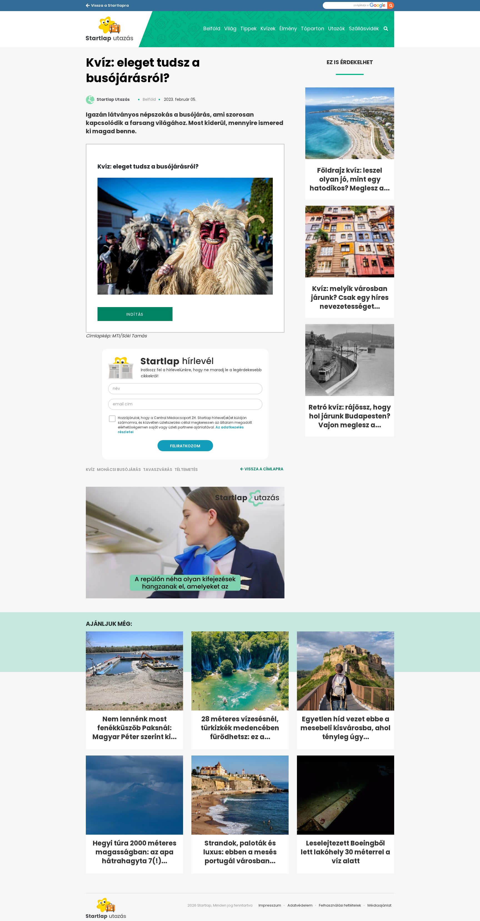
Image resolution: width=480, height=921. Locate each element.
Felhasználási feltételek (340, 905)
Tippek (248, 28)
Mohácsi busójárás (119, 469)
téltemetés (186, 469)
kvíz (90, 469)
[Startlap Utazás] (112, 29)
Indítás (135, 314)
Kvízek (268, 28)
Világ (230, 28)
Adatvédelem (300, 905)
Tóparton (312, 28)
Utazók (336, 28)
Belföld (211, 28)
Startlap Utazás (113, 99)
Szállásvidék (364, 28)
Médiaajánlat (379, 905)
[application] (185, 542)
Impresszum (270, 905)
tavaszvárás (157, 469)
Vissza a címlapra (263, 469)
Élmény (288, 28)
